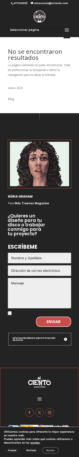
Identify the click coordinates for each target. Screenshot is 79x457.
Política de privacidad (49, 313)
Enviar (54, 322)
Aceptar (12, 450)
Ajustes (50, 450)
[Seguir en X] (39, 412)
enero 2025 (15, 88)
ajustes (35, 443)
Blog (11, 99)
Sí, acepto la (40, 313)
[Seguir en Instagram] (49, 412)
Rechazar (31, 450)
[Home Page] (39, 16)
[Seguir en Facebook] (29, 412)
